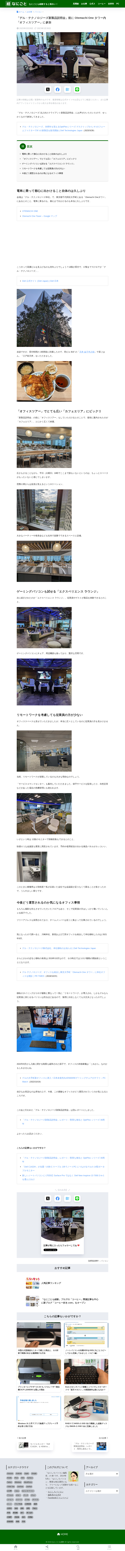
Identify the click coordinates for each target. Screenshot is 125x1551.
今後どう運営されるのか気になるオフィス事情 (42, 173)
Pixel (16, 1478)
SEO (22, 1478)
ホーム (15, 1549)
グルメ (33, 1495)
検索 (78, 1549)
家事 (22, 1508)
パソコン (104, 1261)
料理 (8, 1513)
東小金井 (29, 1513)
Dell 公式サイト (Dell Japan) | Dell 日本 (40, 281)
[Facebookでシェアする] (57, 89)
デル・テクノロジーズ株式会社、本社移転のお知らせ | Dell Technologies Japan (59, 948)
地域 (16, 1508)
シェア (47, 1549)
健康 (35, 1504)
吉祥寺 (111, 4)
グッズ (26, 1495)
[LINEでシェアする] (77, 89)
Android (18, 1473)
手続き (35, 1508)
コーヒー (102, 4)
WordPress (28, 1482)
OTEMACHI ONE (30, 211)
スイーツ (19, 1499)
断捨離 (15, 1513)
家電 (28, 1508)
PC (117, 4)
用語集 (17, 1517)
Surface (30, 1478)
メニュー (109, 1549)
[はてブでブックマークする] (67, 89)
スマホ (27, 1499)
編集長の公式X (54, 1495)
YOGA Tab (10, 1486)
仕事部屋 (28, 1504)
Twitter (9, 1482)
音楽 (23, 1521)
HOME (64, 1534)
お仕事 (84, 4)
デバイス (35, 1499)
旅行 (22, 1513)
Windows (18, 1482)
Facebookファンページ (58, 1498)
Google (34, 1473)
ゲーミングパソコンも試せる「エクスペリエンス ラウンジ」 (48, 164)
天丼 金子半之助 (86, 352)
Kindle (9, 1478)
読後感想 (10, 1521)
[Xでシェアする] (48, 89)
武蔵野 (9, 1517)
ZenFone (20, 1486)
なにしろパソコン (28, 1491)
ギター (18, 1495)
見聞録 (76, 4)
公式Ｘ (92, 4)
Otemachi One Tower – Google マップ (39, 216)
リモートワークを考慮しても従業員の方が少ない (43, 168)
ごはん (17, 1491)
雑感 (17, 1521)
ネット (9, 1504)
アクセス (10, 1495)
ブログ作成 (18, 1504)
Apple (27, 1473)
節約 (23, 1517)
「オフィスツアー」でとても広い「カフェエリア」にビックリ (49, 159)
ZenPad (29, 1486)
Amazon (10, 1473)
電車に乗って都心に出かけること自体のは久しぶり (44, 154)
